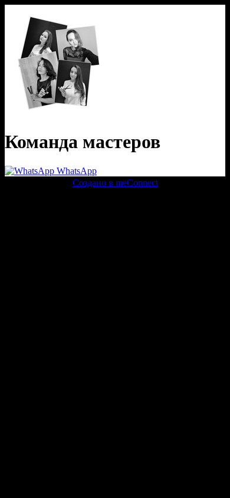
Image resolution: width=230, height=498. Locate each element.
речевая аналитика (42, 204)
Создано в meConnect (115, 183)
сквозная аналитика (122, 204)
